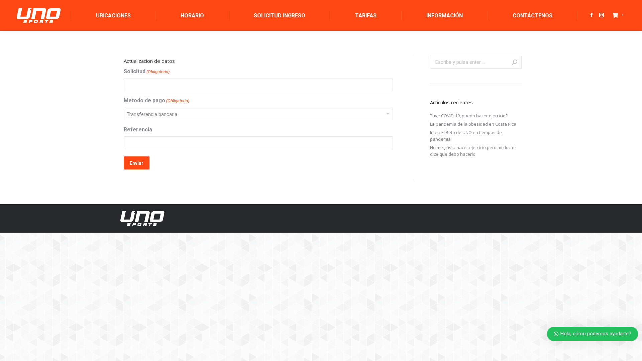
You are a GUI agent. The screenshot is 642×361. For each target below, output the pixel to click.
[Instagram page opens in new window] (601, 15)
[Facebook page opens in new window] (591, 15)
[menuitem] (113, 15)
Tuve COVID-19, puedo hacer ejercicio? (469, 116)
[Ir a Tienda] (632, 351)
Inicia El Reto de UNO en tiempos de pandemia (466, 135)
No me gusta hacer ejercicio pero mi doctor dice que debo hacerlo (473, 150)
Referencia (138, 129)
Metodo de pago (156, 100)
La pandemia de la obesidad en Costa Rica (473, 124)
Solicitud (147, 71)
